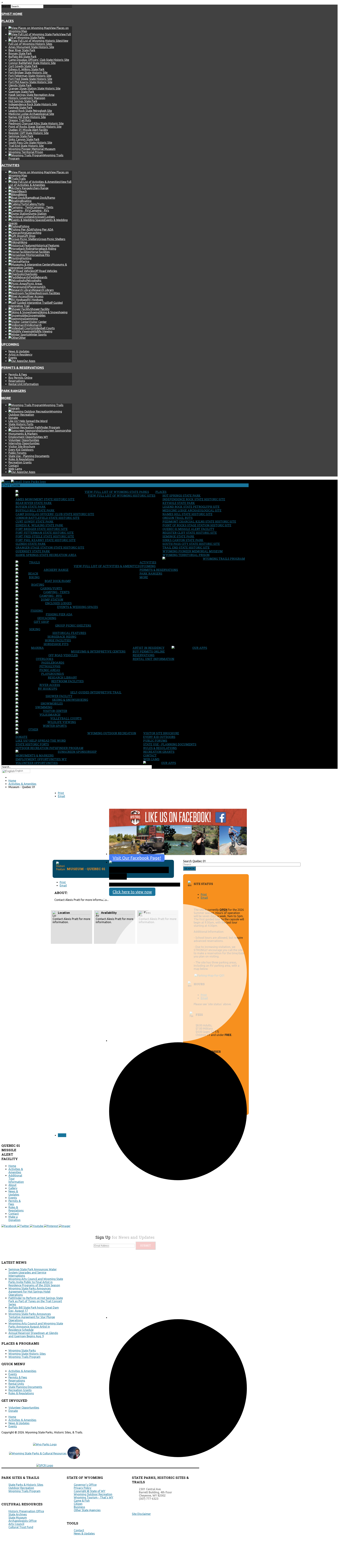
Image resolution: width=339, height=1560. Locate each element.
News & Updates (18, 351)
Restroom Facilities (67, 681)
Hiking (34, 629)
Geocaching (46, 618)
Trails (34, 562)
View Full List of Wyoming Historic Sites (121, 495)
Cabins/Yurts (51, 588)
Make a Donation (14, 1218)
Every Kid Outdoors (21, 449)
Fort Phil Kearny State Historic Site (30, 82)
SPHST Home (11, 14)
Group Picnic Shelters (73, 625)
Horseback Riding (61, 636)
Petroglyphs (49, 666)
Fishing (37, 610)
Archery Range (56, 570)
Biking (34, 577)
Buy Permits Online (20, 377)
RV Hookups (47, 688)
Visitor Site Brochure (21, 446)
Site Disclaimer (141, 1513)
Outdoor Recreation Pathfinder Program (34, 427)
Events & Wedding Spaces (77, 607)
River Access (49, 685)
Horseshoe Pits (56, 644)
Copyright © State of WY (89, 1491)
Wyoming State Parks (22, 1350)
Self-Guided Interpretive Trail (95, 692)
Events (12, 357)
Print (61, 793)
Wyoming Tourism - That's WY (93, 1497)
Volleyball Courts (66, 718)
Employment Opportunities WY (28, 436)
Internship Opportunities (24, 443)
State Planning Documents (25, 1386)
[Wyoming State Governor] (74, 1458)
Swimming (43, 707)
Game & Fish (82, 1500)
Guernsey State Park (21, 91)
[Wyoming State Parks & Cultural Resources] (38, 1453)
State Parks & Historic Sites (25, 1484)
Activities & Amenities (15, 1170)
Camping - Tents (56, 592)
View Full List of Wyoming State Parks (117, 492)
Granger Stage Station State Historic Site (34, 88)
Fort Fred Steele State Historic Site (30, 78)
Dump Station (52, 599)
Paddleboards (52, 662)
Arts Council (16, 1524)
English (19, 770)
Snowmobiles (52, 703)
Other (33, 729)
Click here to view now (132, 892)
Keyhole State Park (20, 107)
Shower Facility (59, 696)
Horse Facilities (58, 640)
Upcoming (10, 344)
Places (7, 21)
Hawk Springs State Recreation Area (31, 94)
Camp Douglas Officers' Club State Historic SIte (38, 59)
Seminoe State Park (20, 136)
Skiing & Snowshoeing (70, 700)
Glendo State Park (19, 85)
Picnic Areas (49, 670)
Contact (13, 465)
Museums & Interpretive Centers (98, 651)
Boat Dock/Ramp (58, 581)
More (6, 398)
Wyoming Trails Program (224, 558)
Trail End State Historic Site (26, 145)
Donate (13, 417)
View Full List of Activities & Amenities (106, 566)
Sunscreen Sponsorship (77, 752)
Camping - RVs (50, 596)
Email (61, 796)
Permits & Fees (17, 374)
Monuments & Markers (23, 433)
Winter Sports (55, 726)
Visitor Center (55, 711)
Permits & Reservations (22, 368)
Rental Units (16, 1383)
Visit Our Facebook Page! (137, 858)
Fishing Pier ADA (59, 614)
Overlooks (44, 659)
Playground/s (52, 674)
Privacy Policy (82, 1487)
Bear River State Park (21, 50)
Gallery (12, 1188)
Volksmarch (49, 714)
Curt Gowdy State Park (22, 66)
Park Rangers (13, 391)
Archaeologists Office (22, 1520)
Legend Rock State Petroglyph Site (30, 110)
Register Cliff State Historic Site (28, 133)
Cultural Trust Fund (20, 1527)
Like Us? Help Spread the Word (27, 421)
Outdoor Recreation (21, 1487)
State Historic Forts (20, 424)
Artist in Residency (20, 354)
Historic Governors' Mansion (26, 98)
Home (12, 1165)
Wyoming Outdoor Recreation (111, 733)
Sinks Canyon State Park (23, 139)
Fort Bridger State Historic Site (27, 72)
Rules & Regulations (21, 459)
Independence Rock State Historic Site (32, 104)
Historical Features (69, 633)
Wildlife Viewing (61, 722)
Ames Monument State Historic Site (31, 47)
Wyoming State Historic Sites (27, 1353)
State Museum (17, 1517)
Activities (10, 165)
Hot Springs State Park (22, 101)
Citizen (78, 1503)
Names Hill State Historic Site (27, 117)
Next (62, 1135)
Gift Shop (41, 622)
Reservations (16, 380)
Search (5, 6)
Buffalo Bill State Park (22, 56)
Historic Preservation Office (26, 1511)
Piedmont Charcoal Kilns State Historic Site (36, 123)
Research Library (62, 677)
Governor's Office (85, 1484)
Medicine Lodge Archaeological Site (31, 113)
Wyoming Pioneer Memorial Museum (31, 148)
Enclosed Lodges (58, 603)
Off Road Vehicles (63, 655)
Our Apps (199, 648)
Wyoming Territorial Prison (25, 152)
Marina (37, 648)
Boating (37, 584)
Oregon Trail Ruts (19, 120)
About (12, 1185)
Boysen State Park (20, 53)
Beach (33, 573)
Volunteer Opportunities (23, 440)
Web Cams (15, 468)
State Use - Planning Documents (28, 456)
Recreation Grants (20, 462)
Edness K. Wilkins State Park (26, 69)
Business (79, 1507)
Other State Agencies (87, 1510)
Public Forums (17, 452)
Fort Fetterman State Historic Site (29, 75)
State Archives (17, 1514)
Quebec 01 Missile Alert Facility (28, 129)
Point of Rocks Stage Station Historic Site (34, 126)
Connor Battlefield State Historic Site (32, 63)
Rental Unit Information (23, 384)
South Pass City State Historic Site (30, 142)
